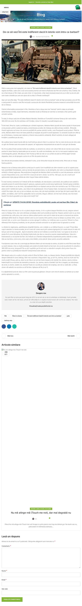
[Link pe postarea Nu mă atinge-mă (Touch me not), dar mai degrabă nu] (41, 429)
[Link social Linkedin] (42, 517)
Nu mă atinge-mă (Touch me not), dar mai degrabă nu (41, 512)
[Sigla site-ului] (77, 7)
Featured (48, 509)
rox (36, 519)
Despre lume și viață (37, 509)
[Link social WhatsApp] (45, 517)
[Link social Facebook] (40, 517)
